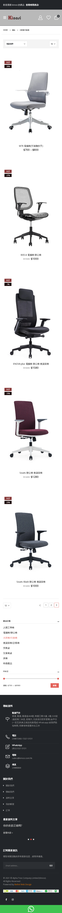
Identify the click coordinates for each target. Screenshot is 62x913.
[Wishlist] (48, 18)
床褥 (5, 658)
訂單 (8, 810)
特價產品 (7, 663)
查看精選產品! (32, 4)
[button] (28, 839)
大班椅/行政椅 (10, 637)
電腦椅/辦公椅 (10, 632)
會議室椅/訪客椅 (11, 642)
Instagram (12, 899)
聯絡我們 (10, 791)
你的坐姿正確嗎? (12, 825)
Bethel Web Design (22, 884)
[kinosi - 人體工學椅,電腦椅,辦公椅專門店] (14, 17)
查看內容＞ (8, 832)
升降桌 (6, 647)
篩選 (54, 685)
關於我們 (10, 785)
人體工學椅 (8, 627)
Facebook (6, 899)
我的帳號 (10, 804)
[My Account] (40, 18)
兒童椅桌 (7, 653)
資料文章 (10, 797)
